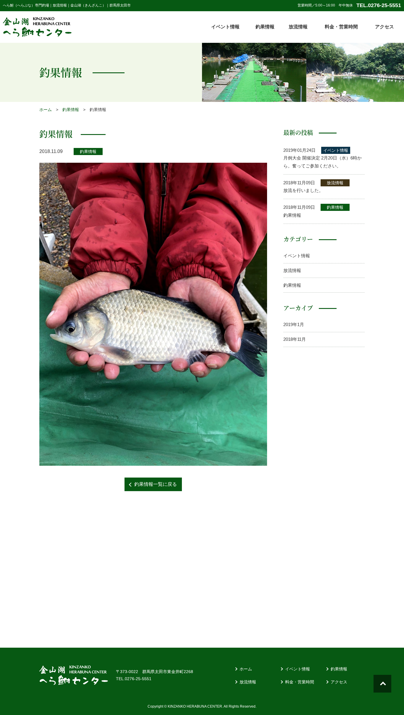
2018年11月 (294, 339)
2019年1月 (293, 324)
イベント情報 (225, 26)
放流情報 (298, 26)
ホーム (45, 109)
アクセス (384, 26)
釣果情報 (265, 26)
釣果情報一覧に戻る (155, 484)
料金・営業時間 (341, 26)
